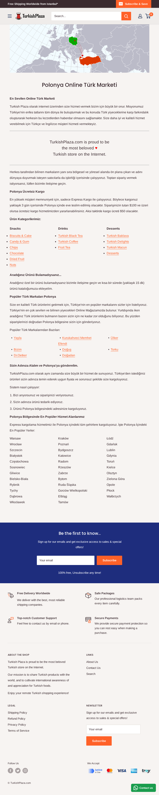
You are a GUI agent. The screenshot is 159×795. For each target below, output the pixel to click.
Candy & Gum (19, 241)
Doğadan (68, 355)
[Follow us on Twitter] (18, 770)
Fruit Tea (64, 247)
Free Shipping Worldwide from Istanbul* (33, 3)
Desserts (113, 253)
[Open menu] (10, 16)
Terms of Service (18, 730)
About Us (92, 661)
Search (90, 673)
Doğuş (66, 349)
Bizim (18, 349)
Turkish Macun (117, 247)
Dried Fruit (17, 259)
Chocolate (17, 253)
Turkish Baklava (118, 235)
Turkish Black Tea (70, 235)
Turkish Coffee (68, 241)
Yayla (18, 337)
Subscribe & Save (136, 3)
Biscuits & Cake (21, 235)
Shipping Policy (17, 712)
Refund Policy (16, 718)
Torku (114, 349)
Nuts (13, 264)
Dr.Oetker (20, 355)
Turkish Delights (118, 241)
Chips (14, 247)
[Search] (126, 16)
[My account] (140, 16)
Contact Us (93, 667)
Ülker (114, 337)
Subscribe (109, 560)
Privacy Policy (17, 724)
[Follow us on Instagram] (25, 770)
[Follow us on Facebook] (10, 770)
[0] (148, 16)
